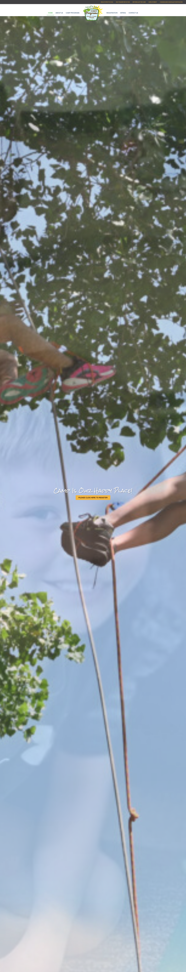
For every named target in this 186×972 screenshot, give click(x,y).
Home (50, 13)
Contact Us (133, 13)
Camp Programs (72, 13)
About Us (59, 13)
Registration (112, 13)
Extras (123, 13)
